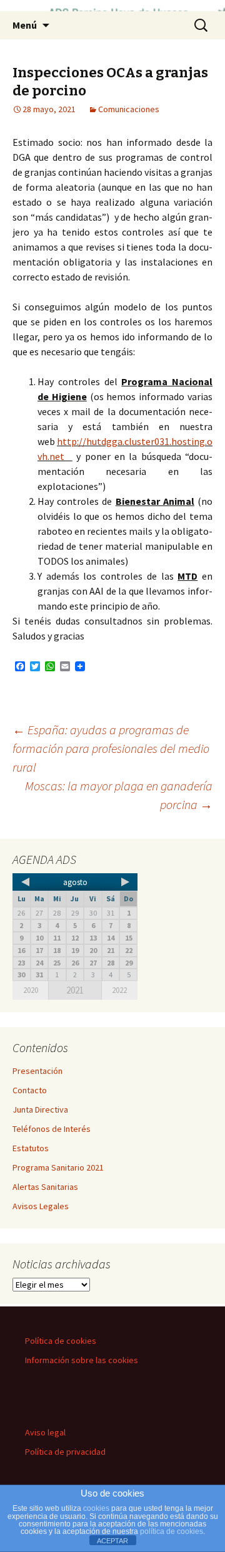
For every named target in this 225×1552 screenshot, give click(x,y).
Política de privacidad (65, 1451)
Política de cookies (60, 1340)
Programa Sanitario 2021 (58, 1167)
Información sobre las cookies (81, 1360)
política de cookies (171, 1531)
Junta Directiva (40, 1109)
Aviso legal (45, 1432)
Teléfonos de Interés (51, 1128)
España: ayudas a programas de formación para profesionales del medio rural (110, 748)
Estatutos (30, 1148)
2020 (30, 990)
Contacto (29, 1090)
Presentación (37, 1070)
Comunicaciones (128, 109)
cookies (96, 1508)
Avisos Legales (40, 1206)
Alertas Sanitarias (45, 1186)
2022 (119, 990)
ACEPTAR (112, 1541)
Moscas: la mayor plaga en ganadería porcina (118, 795)
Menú (24, 25)
